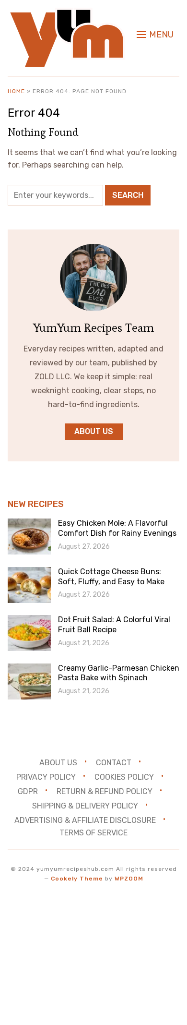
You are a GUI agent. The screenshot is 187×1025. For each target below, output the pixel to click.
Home (16, 91)
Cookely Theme (77, 878)
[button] (155, 34)
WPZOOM (129, 878)
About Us (58, 762)
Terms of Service (93, 832)
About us (93, 431)
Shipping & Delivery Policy (85, 805)
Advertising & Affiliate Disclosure (85, 819)
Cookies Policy (124, 777)
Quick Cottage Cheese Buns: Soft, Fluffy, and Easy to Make (111, 576)
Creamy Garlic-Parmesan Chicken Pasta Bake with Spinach (118, 673)
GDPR (28, 791)
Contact (113, 762)
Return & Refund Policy (104, 791)
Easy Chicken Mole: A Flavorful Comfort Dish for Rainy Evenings (117, 528)
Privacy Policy (46, 777)
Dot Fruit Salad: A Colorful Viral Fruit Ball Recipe (114, 624)
